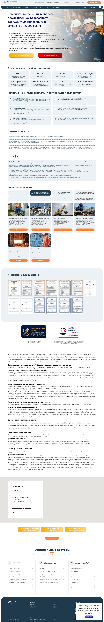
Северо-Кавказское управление (17, 579)
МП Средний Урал (75, 571)
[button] (94, 2)
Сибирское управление (15, 585)
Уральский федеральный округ (48, 571)
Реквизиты (55, 617)
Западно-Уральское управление (17, 587)
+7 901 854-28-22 (79, 2)
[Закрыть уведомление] (100, 604)
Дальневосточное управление (17, 574)
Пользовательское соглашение (37, 619)
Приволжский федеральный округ (49, 582)
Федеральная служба (14, 568)
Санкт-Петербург (75, 579)
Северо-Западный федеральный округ (50, 574)
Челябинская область (76, 587)
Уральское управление (15, 571)
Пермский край (75, 582)
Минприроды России (76, 568)
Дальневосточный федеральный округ (50, 579)
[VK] (13, 513)
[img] (10, 3)
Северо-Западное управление (17, 582)
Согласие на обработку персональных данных (13, 618)
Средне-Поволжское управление (17, 576)
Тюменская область (76, 576)
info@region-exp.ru (69, 2)
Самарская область (76, 585)
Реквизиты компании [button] (18, 506)
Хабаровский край (76, 574)
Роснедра (42, 568)
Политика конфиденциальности (21, 508)
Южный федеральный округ (47, 576)
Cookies (54, 619)
